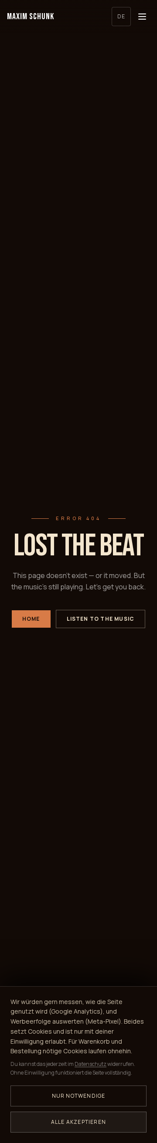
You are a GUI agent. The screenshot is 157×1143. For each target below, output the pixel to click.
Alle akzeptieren (78, 1122)
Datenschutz (90, 1064)
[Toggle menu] (142, 16)
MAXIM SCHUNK (30, 16)
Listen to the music (101, 618)
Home (31, 618)
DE (121, 16)
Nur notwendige (79, 1095)
